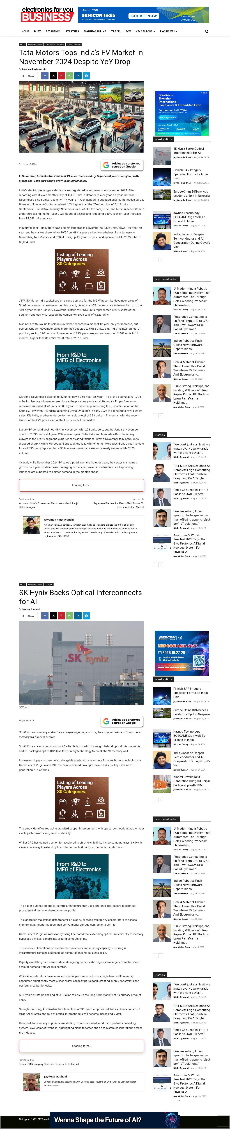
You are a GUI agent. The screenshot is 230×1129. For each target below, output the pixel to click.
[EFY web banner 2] (143, 21)
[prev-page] (155, 260)
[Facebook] (45, 75)
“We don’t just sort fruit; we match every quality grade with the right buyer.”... (191, 448)
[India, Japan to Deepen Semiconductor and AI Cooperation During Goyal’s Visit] (162, 241)
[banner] (182, 134)
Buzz (22, 44)
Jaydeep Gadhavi (182, 157)
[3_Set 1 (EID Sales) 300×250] (82, 293)
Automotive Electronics (54, 44)
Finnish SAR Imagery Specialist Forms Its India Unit (190, 174)
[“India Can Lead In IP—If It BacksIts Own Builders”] (162, 497)
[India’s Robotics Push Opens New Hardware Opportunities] (162, 348)
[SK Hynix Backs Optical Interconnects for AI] (162, 156)
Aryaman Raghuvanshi (34, 69)
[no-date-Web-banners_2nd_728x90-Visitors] (115, 1127)
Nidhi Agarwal (181, 457)
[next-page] (160, 260)
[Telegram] (86, 75)
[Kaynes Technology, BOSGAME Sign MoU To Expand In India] (162, 220)
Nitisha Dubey (180, 225)
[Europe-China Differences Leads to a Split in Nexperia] (162, 194)
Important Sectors (35, 44)
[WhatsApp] (69, 75)
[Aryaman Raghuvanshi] (31, 527)
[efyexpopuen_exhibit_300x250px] (82, 389)
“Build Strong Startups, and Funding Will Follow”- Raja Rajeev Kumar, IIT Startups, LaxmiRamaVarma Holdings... (191, 394)
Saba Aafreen (180, 333)
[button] (206, 31)
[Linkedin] (78, 75)
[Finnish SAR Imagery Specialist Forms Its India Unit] (162, 177)
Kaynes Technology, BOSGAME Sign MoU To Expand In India (189, 217)
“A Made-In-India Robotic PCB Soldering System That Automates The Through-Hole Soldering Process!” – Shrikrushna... (191, 297)
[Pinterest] (61, 75)
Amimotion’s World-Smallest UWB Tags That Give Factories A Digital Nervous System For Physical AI (190, 543)
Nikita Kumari (180, 251)
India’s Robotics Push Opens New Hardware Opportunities (188, 345)
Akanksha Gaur (181, 407)
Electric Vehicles (73, 44)
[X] (53, 75)
